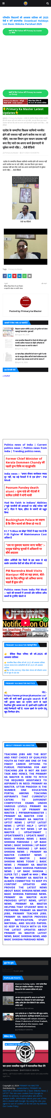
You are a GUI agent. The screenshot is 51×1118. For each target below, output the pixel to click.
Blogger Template (37, 1112)
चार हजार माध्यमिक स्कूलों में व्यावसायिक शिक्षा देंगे (24, 1065)
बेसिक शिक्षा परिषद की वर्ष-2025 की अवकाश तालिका (37, 102)
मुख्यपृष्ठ (5, 118)
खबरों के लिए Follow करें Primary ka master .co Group (25, 93)
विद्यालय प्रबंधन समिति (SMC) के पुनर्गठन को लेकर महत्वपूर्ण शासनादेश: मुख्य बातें (31, 330)
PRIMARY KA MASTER (29, 1085)
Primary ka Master (11, 153)
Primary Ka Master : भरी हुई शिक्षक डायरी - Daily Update (14, 102)
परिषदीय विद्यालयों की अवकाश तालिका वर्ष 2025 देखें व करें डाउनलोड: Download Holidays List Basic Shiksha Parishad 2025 (25, 21)
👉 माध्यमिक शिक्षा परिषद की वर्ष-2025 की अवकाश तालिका (24, 662)
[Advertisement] (25, 62)
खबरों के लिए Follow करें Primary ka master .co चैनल (25, 32)
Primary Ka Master (16, 118)
